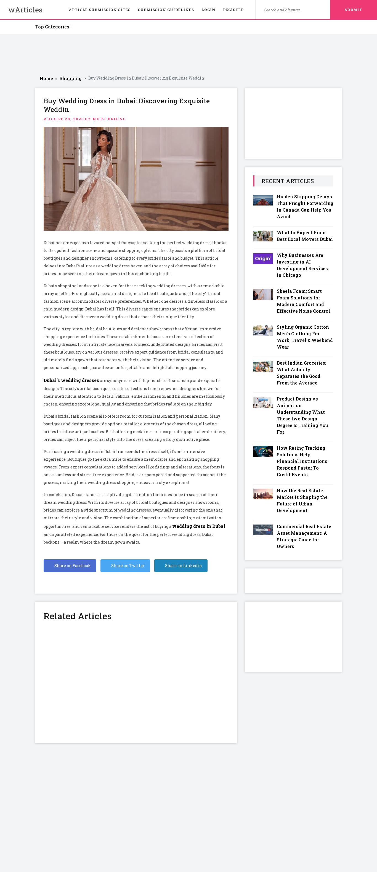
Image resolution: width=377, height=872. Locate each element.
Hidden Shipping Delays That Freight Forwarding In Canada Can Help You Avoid (305, 206)
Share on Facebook (72, 565)
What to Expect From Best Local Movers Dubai (305, 236)
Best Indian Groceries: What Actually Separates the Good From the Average (301, 373)
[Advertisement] (188, 54)
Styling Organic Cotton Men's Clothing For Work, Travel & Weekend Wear (305, 337)
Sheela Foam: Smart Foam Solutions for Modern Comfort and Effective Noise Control (303, 301)
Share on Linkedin (183, 565)
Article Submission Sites (100, 9)
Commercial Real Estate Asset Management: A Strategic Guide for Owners (304, 536)
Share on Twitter (127, 565)
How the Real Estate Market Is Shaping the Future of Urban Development (302, 500)
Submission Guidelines (166, 9)
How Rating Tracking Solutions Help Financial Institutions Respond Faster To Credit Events (302, 461)
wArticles (25, 9)
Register (233, 9)
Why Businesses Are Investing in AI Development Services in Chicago (302, 265)
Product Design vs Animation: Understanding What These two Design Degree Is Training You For (302, 415)
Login (208, 9)
